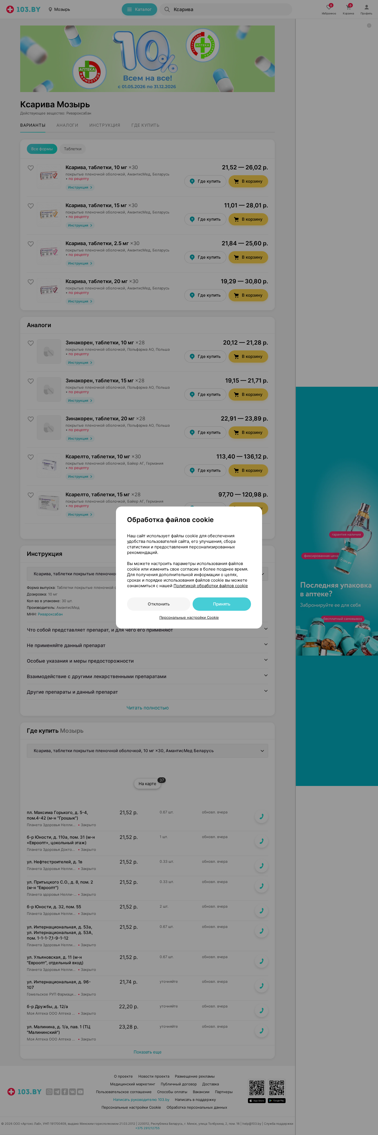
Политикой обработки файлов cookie (211, 585)
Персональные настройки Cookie (189, 617)
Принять (221, 604)
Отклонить (159, 604)
